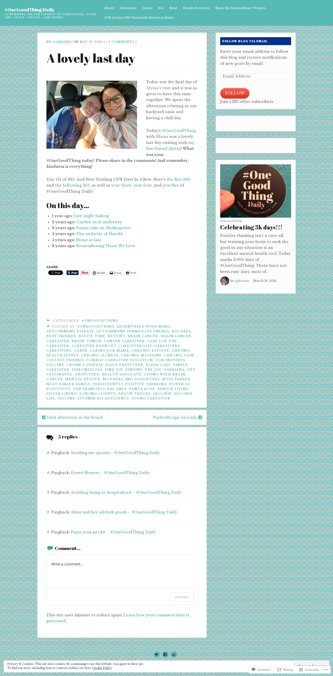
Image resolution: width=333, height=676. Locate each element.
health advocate (122, 374)
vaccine (66, 398)
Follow (235, 93)
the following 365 (72, 185)
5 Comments (121, 42)
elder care (158, 365)
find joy (114, 369)
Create (147, 8)
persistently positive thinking (130, 384)
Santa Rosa (142, 389)
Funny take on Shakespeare (103, 228)
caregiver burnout (94, 346)
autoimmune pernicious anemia (132, 331)
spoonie (162, 393)
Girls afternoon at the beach (75, 417)
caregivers (167, 346)
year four (143, 185)
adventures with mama (144, 326)
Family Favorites (196, 8)
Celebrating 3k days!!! (251, 227)
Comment (182, 597)
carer (81, 350)
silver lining (61, 393)
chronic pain (179, 355)
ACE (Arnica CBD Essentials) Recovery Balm (138, 17)
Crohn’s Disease (85, 365)
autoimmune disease (70, 331)
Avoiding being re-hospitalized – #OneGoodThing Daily (126, 492)
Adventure (128, 8)
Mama (162, 136)
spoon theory (134, 393)
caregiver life (135, 346)
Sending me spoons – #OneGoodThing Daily (115, 452)
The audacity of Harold (99, 233)
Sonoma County (97, 393)
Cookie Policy (102, 668)
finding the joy (143, 369)
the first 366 (178, 179)
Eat (161, 8)
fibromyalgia (87, 369)
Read (173, 8)
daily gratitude (124, 365)
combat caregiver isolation (120, 360)
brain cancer (143, 336)
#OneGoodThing (179, 130)
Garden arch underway (99, 222)
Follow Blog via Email (245, 41)
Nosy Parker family (68, 384)
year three (121, 185)
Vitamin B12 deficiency (103, 398)
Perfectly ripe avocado (175, 417)
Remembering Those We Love (105, 245)
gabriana (62, 42)
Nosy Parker (176, 379)
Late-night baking (91, 216)
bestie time (92, 336)
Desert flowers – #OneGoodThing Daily (110, 472)
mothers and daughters (131, 379)
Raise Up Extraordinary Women (240, 8)
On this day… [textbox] (67, 205)
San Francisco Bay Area (100, 389)
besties (116, 336)
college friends (65, 360)
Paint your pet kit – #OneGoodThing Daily (113, 532)
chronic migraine (141, 355)
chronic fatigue (150, 350)
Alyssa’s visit (158, 88)
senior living (173, 389)
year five (170, 185)
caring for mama (109, 350)
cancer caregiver (124, 341)
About (109, 8)
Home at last (88, 240)
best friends (61, 336)
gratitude (87, 374)
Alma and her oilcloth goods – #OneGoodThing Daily (124, 512)
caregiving (59, 350)
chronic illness (99, 355)
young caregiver (151, 398)
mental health (82, 379)
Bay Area (181, 331)
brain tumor (86, 341)
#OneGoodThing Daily (30, 9)
